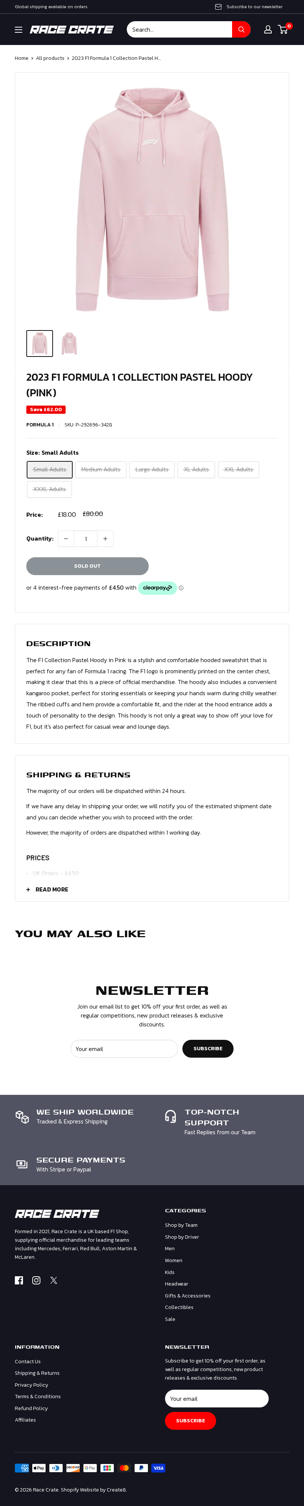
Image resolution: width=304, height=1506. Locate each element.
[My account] (268, 29)
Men (170, 1248)
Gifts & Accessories (188, 1296)
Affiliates (25, 1420)
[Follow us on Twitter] (54, 1282)
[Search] (241, 29)
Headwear (176, 1284)
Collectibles (179, 1307)
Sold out (87, 566)
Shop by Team (181, 1225)
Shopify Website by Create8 (93, 1490)
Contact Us (28, 1361)
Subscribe (208, 1048)
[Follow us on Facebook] (19, 1282)
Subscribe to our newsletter (254, 6)
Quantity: (39, 538)
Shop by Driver (182, 1237)
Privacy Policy (31, 1385)
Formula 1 (40, 425)
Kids (170, 1272)
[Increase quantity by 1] (105, 538)
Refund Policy (31, 1408)
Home (22, 58)
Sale (170, 1319)
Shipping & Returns (37, 1373)
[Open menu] (18, 30)
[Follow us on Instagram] (36, 1282)
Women (173, 1260)
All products (50, 58)
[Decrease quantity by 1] (66, 538)
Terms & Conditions (38, 1396)
